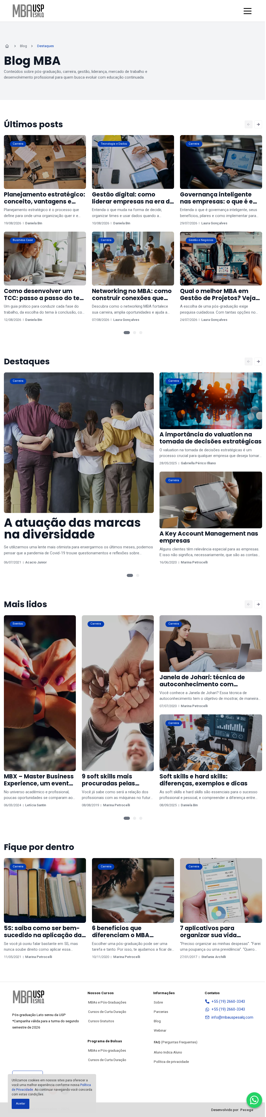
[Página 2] (134, 332)
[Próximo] (258, 124)
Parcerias (161, 1012)
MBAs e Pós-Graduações (107, 1002)
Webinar (160, 1030)
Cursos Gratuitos (101, 1021)
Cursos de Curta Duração (107, 1012)
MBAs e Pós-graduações (107, 1050)
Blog (157, 1021)
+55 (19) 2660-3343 (228, 1001)
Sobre (158, 1002)
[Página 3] (140, 332)
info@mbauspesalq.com (232, 1017)
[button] (247, 11)
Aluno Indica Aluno (168, 1052)
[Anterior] (248, 124)
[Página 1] (127, 332)
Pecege (246, 1110)
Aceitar (20, 1103)
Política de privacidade (171, 1061)
